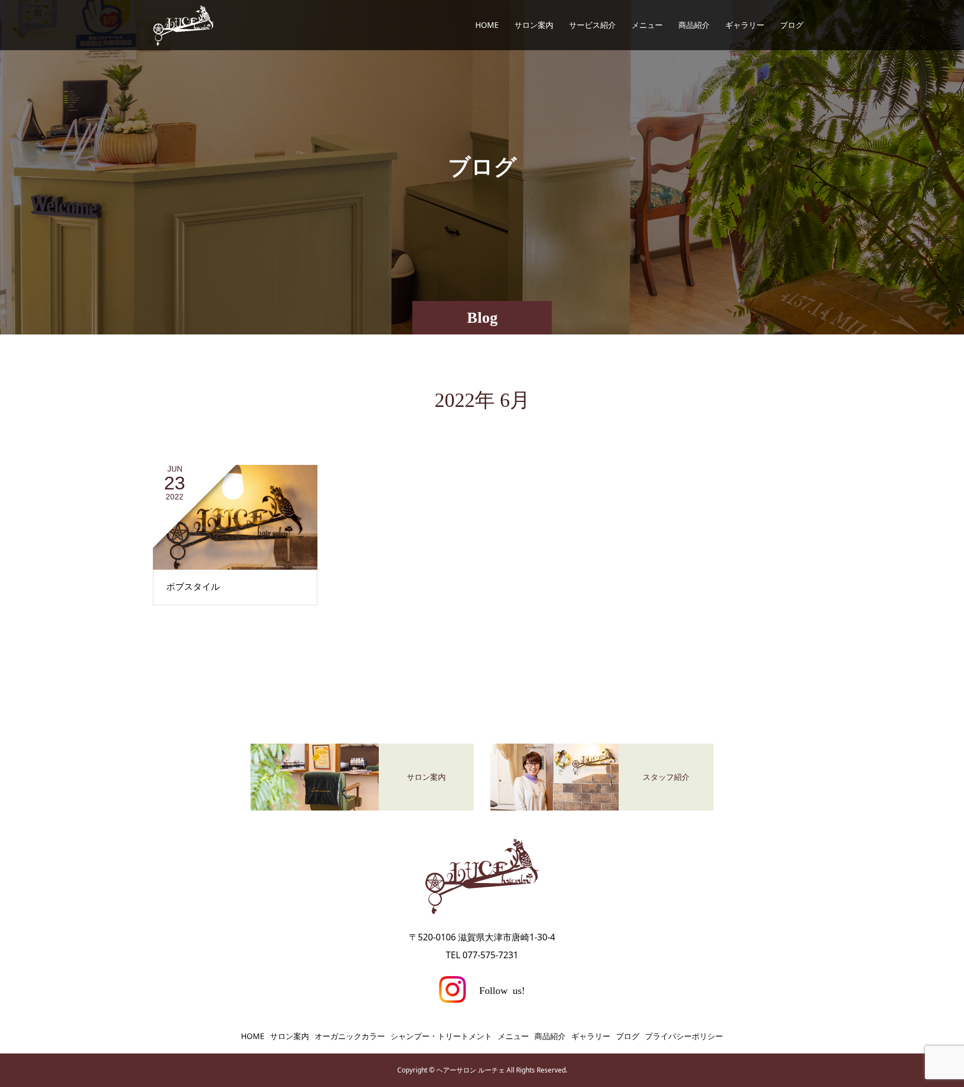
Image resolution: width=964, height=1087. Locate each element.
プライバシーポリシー (684, 1036)
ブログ (791, 25)
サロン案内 (533, 25)
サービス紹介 (592, 25)
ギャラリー (744, 25)
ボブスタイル (193, 586)
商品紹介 (694, 25)
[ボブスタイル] (235, 517)
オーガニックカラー (350, 1036)
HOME (487, 25)
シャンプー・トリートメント (441, 1036)
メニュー (647, 25)
